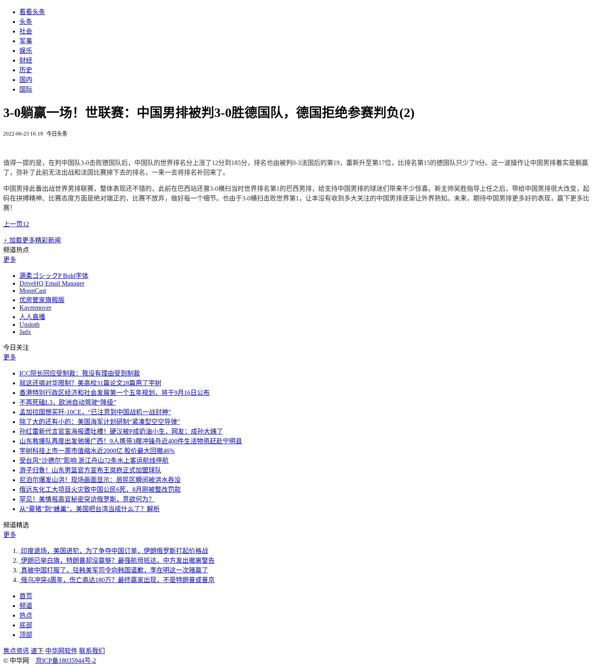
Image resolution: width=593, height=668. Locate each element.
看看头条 (32, 11)
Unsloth (29, 324)
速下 (37, 650)
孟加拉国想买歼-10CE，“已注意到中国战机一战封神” (95, 412)
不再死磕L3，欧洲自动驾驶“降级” (67, 402)
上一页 (13, 224)
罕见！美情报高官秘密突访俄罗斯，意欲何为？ (87, 499)
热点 (25, 615)
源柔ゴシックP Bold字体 (53, 275)
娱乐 (25, 50)
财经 (25, 60)
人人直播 (32, 316)
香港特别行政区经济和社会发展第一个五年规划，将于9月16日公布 (114, 392)
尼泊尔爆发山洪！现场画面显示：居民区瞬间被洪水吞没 (100, 479)
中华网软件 (61, 650)
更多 (9, 259)
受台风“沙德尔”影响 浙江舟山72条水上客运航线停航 (94, 460)
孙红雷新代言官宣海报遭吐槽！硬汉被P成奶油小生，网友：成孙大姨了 (121, 431)
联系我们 (92, 650)
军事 (25, 41)
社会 (25, 31)
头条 (25, 21)
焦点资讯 (16, 650)
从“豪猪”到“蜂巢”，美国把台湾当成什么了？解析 (89, 508)
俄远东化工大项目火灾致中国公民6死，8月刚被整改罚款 (100, 489)
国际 (25, 89)
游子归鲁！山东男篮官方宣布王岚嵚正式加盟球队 (90, 470)
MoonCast (32, 290)
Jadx (25, 331)
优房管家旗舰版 (42, 299)
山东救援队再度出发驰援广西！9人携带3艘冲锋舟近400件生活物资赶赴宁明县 (130, 441)
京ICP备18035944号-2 (65, 660)
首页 (25, 596)
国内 (25, 79)
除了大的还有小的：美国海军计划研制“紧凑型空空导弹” (99, 421)
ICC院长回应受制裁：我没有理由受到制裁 (79, 373)
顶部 (25, 634)
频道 (25, 605)
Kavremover (35, 307)
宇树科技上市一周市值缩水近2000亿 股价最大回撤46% (97, 450)
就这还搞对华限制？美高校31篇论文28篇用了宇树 (90, 383)
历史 (25, 70)
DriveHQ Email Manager (51, 283)
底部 (25, 625)
